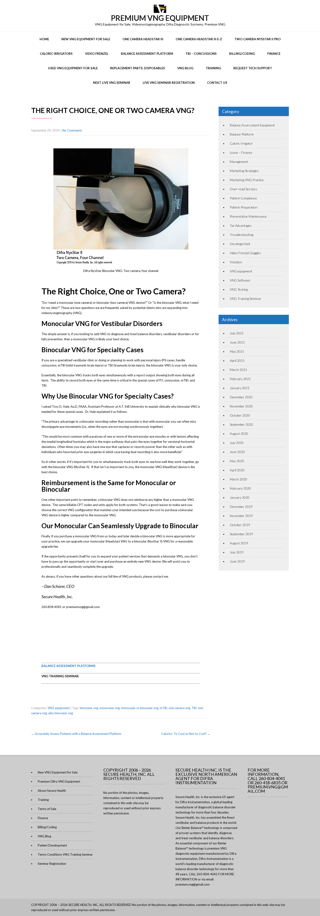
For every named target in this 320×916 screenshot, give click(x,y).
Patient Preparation (243, 207)
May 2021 (237, 351)
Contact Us (217, 82)
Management (239, 162)
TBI (194, 708)
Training (213, 68)
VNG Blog (185, 68)
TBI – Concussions (201, 53)
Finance (273, 53)
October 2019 (240, 525)
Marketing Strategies (244, 171)
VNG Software (240, 280)
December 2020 (241, 397)
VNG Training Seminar (245, 298)
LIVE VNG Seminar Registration (169, 82)
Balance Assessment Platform (147, 53)
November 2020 (241, 406)
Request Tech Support (252, 68)
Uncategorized (240, 244)
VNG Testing (239, 289)
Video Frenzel (96, 53)
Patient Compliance (243, 198)
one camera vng (179, 708)
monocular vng (110, 708)
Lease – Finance (241, 152)
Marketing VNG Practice (247, 180)
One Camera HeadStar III (143, 39)
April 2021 (237, 361)
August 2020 (239, 434)
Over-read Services (243, 189)
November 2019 (241, 516)
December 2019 (241, 507)
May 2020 (237, 461)
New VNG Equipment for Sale (85, 39)
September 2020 (241, 424)
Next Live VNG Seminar (111, 82)
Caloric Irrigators (56, 53)
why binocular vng (60, 713)
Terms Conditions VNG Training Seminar (65, 854)
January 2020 (239, 497)
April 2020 (237, 470)
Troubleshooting (241, 235)
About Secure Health (52, 790)
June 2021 (237, 342)
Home (44, 39)
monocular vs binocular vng (139, 708)
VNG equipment (59, 708)
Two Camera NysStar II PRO (257, 39)
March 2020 (238, 479)
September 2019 (241, 534)
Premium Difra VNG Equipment (59, 781)
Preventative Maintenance (248, 216)
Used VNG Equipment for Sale (73, 68)
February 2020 (240, 488)
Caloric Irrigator (241, 143)
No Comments (72, 130)
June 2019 (237, 561)
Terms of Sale (47, 809)
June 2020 (237, 452)
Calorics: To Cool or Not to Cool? (185, 734)
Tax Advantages (241, 225)
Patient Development (52, 845)
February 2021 (240, 379)
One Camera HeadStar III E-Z (199, 39)
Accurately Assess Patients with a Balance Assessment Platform (76, 734)
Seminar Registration (52, 863)
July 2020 (237, 443)
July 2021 (237, 333)
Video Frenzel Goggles (245, 253)
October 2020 (240, 415)
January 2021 (239, 388)
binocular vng (89, 708)
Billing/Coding (242, 53)
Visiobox (236, 262)
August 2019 (239, 543)
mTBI (163, 708)
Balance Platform (242, 134)
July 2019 (237, 552)
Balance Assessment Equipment (252, 125)
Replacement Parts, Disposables (137, 68)
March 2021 (238, 370)
